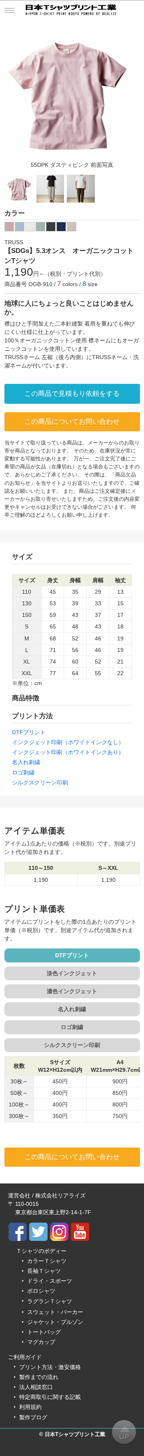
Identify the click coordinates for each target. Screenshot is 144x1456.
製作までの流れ (38, 1377)
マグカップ (41, 1342)
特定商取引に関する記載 (50, 1397)
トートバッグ (44, 1332)
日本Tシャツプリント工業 (75, 1434)
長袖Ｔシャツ (44, 1271)
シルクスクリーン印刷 (40, 782)
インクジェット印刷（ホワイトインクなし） (68, 742)
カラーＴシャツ (46, 1261)
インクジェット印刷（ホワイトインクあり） (68, 752)
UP (124, 1437)
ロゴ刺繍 (23, 772)
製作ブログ (33, 1417)
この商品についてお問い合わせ (72, 421)
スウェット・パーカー (55, 1312)
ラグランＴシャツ (49, 1301)
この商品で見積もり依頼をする (72, 393)
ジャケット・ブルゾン (55, 1322)
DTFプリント (29, 732)
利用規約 (30, 1407)
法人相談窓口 (36, 1387)
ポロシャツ (41, 1291)
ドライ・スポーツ (49, 1281)
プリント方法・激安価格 (50, 1367)
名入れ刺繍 (26, 762)
